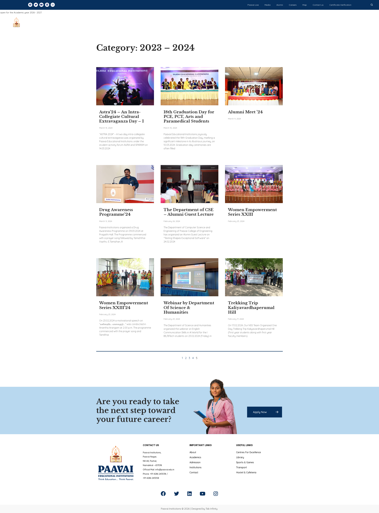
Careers (293, 5)
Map (304, 5)
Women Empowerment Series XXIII (252, 212)
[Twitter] (36, 5)
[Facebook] (30, 5)
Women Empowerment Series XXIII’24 (123, 305)
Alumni (279, 5)
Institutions (195, 467)
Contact (194, 472)
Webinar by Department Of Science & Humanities (189, 307)
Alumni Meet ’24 (245, 112)
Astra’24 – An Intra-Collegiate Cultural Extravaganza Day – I (121, 117)
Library (240, 457)
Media (267, 5)
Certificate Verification (340, 5)
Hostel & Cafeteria (246, 472)
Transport (241, 467)
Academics (195, 457)
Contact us (318, 5)
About (193, 452)
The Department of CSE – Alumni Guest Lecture (189, 212)
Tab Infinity (211, 508)
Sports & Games (245, 462)
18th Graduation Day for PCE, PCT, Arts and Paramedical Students (189, 117)
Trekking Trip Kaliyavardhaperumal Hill (251, 307)
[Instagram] (53, 5)
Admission (195, 462)
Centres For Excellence (248, 452)
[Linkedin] (47, 5)
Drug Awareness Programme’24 (116, 212)
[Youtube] (41, 5)
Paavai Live (253, 5)
